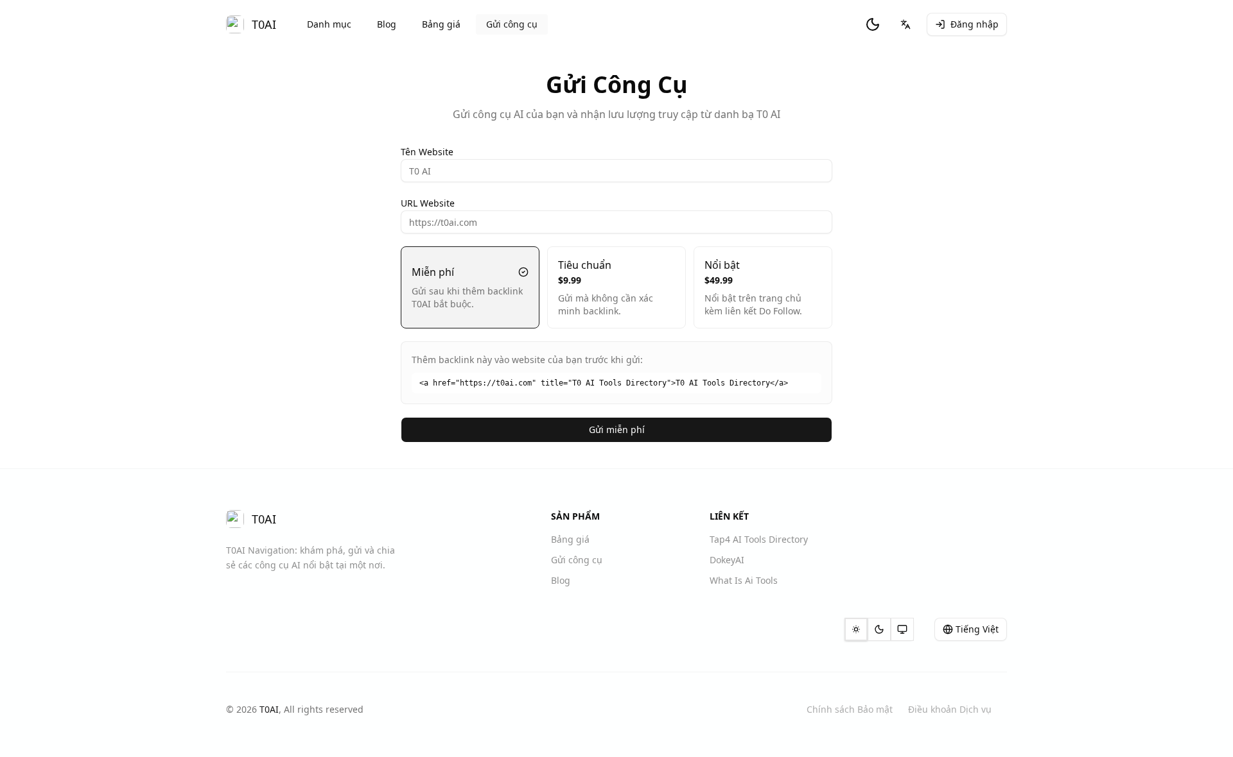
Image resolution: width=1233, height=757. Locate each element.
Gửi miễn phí (617, 429)
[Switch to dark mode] (872, 24)
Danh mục (329, 24)
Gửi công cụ (512, 24)
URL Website (428, 203)
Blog (386, 24)
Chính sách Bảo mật (850, 709)
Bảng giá (441, 24)
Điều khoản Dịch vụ (950, 709)
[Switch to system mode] (902, 629)
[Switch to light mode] (856, 629)
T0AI (269, 709)
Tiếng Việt (977, 629)
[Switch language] (905, 24)
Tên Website (427, 152)
